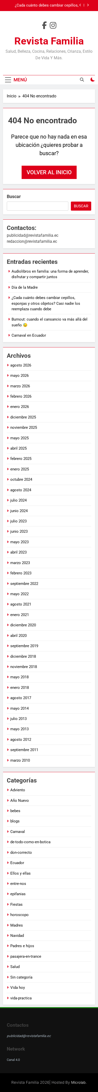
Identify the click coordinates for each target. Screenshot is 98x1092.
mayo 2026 (19, 375)
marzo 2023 (20, 563)
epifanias (18, 894)
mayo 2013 (19, 729)
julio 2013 (18, 718)
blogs (15, 821)
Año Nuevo (19, 800)
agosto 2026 (20, 365)
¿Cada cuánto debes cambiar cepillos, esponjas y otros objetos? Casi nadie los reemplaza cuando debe (44, 6)
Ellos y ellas (20, 873)
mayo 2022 (19, 594)
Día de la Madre (25, 287)
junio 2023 (19, 531)
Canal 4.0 (13, 1060)
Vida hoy (17, 987)
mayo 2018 (19, 677)
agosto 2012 (20, 739)
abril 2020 (18, 635)
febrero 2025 (20, 458)
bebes (15, 811)
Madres (16, 925)
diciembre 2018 (23, 656)
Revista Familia (49, 41)
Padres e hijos (22, 946)
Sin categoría (21, 977)
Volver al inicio (49, 172)
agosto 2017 (20, 698)
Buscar (14, 196)
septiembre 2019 (24, 646)
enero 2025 (19, 469)
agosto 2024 (20, 490)
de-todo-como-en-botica (30, 842)
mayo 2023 (19, 542)
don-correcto (21, 852)
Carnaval (17, 831)
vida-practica (21, 998)
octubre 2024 (21, 479)
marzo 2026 (20, 386)
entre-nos (18, 883)
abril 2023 (18, 552)
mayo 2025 (19, 438)
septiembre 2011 (24, 750)
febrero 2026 (20, 396)
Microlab (78, 1082)
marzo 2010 (20, 760)
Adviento (17, 790)
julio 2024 (18, 500)
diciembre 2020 (23, 625)
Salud (15, 966)
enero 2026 (19, 406)
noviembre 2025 (23, 427)
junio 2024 (19, 511)
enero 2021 (19, 615)
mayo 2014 (19, 708)
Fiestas (16, 904)
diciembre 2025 (23, 417)
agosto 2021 (20, 604)
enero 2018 (19, 687)
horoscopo (19, 915)
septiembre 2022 (24, 583)
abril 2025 (18, 448)
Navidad (17, 935)
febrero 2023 (20, 573)
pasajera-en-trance (25, 956)
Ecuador (17, 863)
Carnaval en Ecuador (29, 335)
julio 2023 (18, 521)
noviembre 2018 (23, 666)
